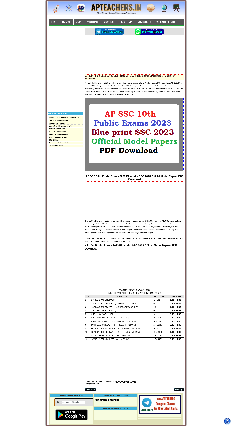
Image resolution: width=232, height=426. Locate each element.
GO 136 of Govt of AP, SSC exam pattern (163, 221)
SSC (97, 384)
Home (54, 22)
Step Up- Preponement (57, 132)
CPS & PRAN (54, 140)
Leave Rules (109, 22)
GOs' (78, 22)
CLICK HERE (175, 300)
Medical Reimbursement (58, 134)
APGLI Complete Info (57, 129)
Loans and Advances (57, 123)
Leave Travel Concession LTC (60, 126)
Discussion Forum (56, 146)
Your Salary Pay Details (58, 137)
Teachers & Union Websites (59, 143)
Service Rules (144, 22)
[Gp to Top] (227, 421)
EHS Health (126, 22)
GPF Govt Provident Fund (58, 120)
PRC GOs (65, 22)
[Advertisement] (134, 54)
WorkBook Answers (165, 22)
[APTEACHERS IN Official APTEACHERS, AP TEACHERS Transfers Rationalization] (116, 9)
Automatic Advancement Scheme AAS (64, 118)
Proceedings (92, 22)
